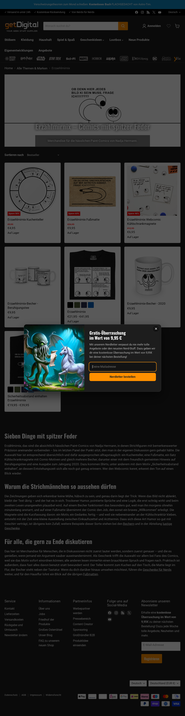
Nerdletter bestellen (122, 377)
